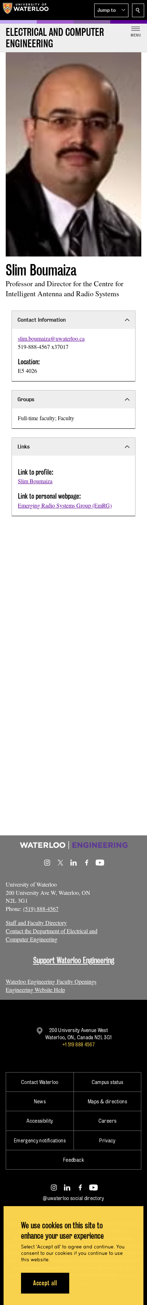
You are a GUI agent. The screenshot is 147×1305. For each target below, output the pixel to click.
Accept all (45, 1283)
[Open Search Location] (138, 10)
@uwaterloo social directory (73, 1198)
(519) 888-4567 (41, 908)
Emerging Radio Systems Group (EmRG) (65, 505)
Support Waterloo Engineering (73, 960)
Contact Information (41, 320)
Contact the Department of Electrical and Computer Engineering (51, 935)
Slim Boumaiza (35, 481)
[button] (111, 10)
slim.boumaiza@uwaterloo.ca (51, 338)
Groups (25, 399)
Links (23, 446)
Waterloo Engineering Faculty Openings (51, 981)
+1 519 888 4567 (78, 1044)
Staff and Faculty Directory (36, 922)
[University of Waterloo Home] (26, 10)
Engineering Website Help (35, 989)
